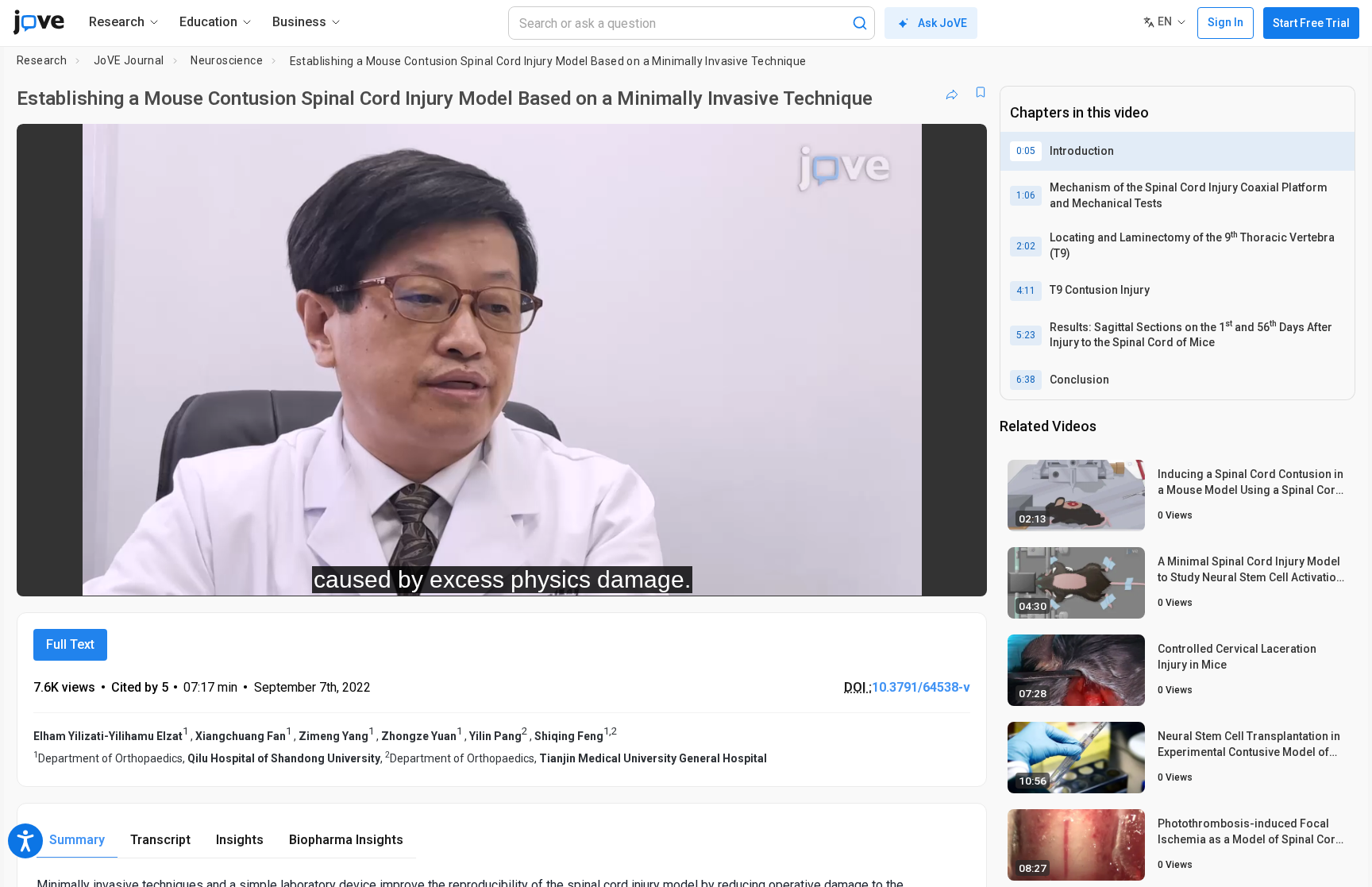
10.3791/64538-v (921, 687)
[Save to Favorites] (980, 92)
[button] (961, 146)
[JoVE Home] (38, 22)
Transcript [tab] (160, 839)
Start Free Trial (1311, 23)
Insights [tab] (240, 839)
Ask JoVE (942, 23)
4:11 (1025, 290)
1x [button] (893, 572)
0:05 (1025, 150)
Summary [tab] (77, 839)
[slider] (414, 573)
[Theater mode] (961, 573)
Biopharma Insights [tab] (346, 839)
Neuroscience (227, 60)
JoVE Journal (129, 60)
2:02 (1025, 246)
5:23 (1025, 335)
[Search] (860, 23)
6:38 (1025, 379)
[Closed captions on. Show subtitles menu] (925, 573)
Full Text (70, 644)
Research (42, 60)
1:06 (1025, 195)
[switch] (801, 573)
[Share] (952, 92)
